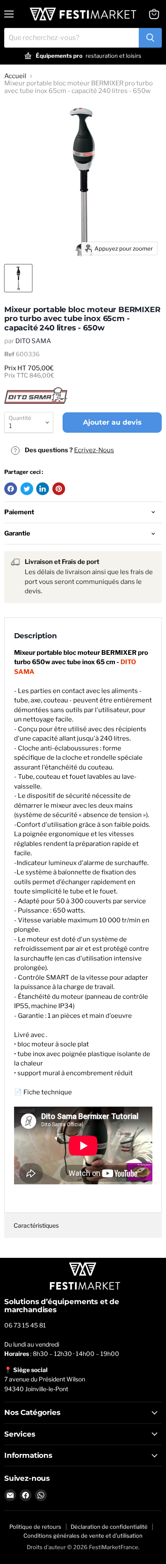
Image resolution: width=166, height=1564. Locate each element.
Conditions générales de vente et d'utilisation (83, 1535)
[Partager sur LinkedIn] (42, 488)
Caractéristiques (36, 1225)
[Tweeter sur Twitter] (26, 488)
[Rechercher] (150, 38)
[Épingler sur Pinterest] (58, 488)
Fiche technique (47, 1092)
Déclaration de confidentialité (109, 1526)
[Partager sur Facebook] (10, 488)
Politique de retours (35, 1526)
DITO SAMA (33, 341)
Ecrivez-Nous (94, 450)
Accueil (15, 76)
